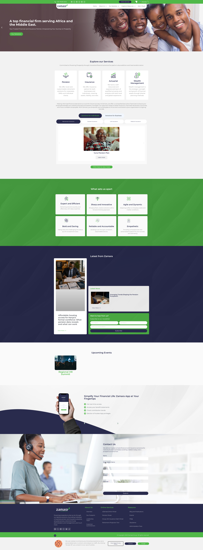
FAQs (131, 519)
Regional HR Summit (66, 373)
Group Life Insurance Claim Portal (112, 519)
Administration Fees (136, 526)
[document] (101, 543)
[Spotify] (82, 2)
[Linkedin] (77, 2)
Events (132, 515)
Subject (105, 475)
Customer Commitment (90, 525)
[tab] (90, 115)
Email (105, 468)
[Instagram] (79, 2)
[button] (2, 27)
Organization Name (109, 462)
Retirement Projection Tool (110, 522)
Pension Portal (106, 515)
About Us (88, 507)
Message (106, 481)
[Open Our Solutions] (118, 6)
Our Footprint (90, 515)
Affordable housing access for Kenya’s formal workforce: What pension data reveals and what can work (70, 319)
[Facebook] (72, 2)
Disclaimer (133, 522)
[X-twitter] (74, 2)
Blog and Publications (136, 511)
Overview (89, 511)
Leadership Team (89, 519)
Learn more (101, 157)
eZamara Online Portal (109, 511)
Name (105, 455)
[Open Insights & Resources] (134, 6)
